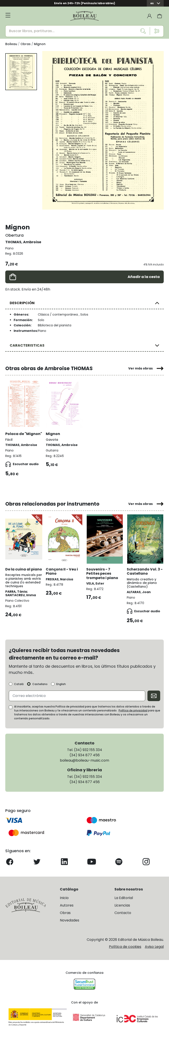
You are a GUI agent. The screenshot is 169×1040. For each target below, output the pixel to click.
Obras (65, 912)
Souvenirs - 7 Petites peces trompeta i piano (102, 573)
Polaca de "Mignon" (23, 433)
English (61, 684)
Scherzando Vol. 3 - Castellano (145, 571)
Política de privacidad (133, 710)
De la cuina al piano (23, 569)
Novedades (69, 920)
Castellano (40, 684)
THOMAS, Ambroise (23, 242)
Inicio (64, 897)
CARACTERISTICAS (27, 345)
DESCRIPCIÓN (22, 302)
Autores (66, 905)
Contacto (122, 912)
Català (19, 684)
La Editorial (123, 897)
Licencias (122, 905)
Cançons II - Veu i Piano (62, 571)
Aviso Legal (154, 946)
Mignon (53, 433)
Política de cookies (125, 946)
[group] (103, 130)
